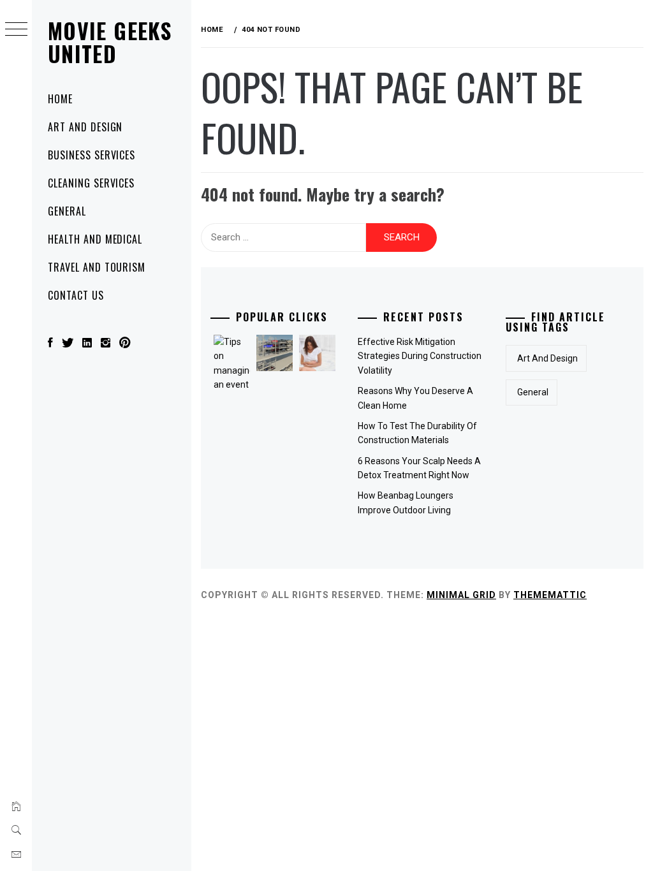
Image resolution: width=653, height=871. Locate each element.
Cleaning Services (91, 183)
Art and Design (85, 127)
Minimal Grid (461, 595)
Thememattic (550, 595)
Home (60, 98)
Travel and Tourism (96, 267)
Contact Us (76, 295)
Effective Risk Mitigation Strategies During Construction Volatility (419, 356)
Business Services (91, 155)
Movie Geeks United (110, 42)
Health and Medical (95, 239)
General (67, 211)
